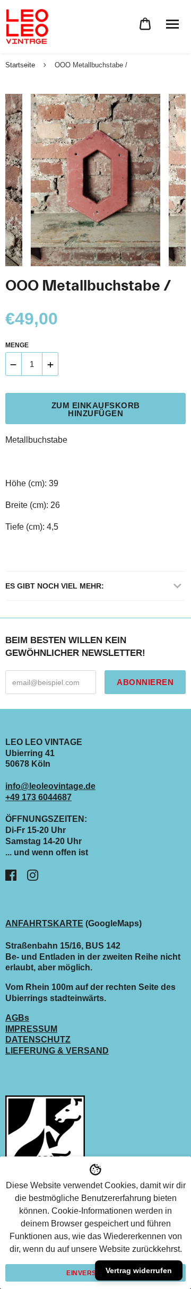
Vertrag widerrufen (139, 1270)
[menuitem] (145, 24)
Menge (17, 345)
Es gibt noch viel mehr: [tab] (54, 586)
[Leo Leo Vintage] (26, 26)
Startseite (20, 65)
